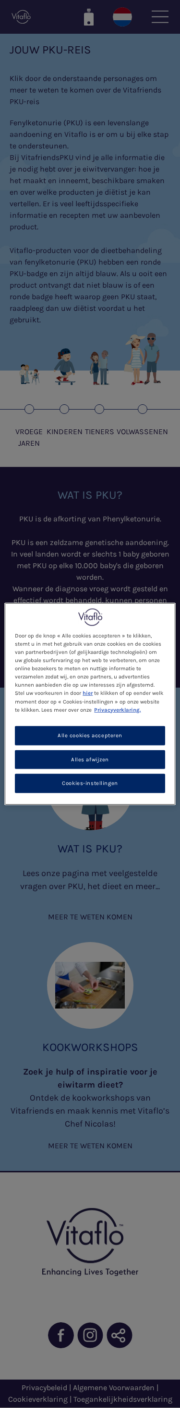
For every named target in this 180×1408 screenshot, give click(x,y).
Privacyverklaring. (117, 709)
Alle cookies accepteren (90, 735)
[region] (89, 704)
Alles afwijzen (90, 759)
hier (88, 693)
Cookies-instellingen (90, 783)
